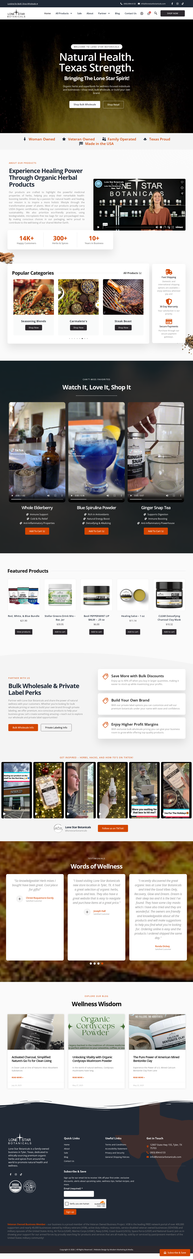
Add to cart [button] (60, 631)
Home (47, 13)
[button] (156, 13)
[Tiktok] (182, 3)
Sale (79, 13)
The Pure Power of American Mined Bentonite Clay (156, 1059)
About (90, 13)
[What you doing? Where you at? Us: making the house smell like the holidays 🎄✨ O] (80, 790)
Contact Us (130, 13)
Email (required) (73, 1188)
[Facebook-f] (172, 3)
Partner (102, 13)
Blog (117, 13)
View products (23, 631)
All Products (62, 13)
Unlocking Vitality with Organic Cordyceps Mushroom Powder (92, 1059)
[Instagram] (177, 3)
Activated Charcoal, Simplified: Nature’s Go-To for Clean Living (32, 1059)
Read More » (17, 1077)
